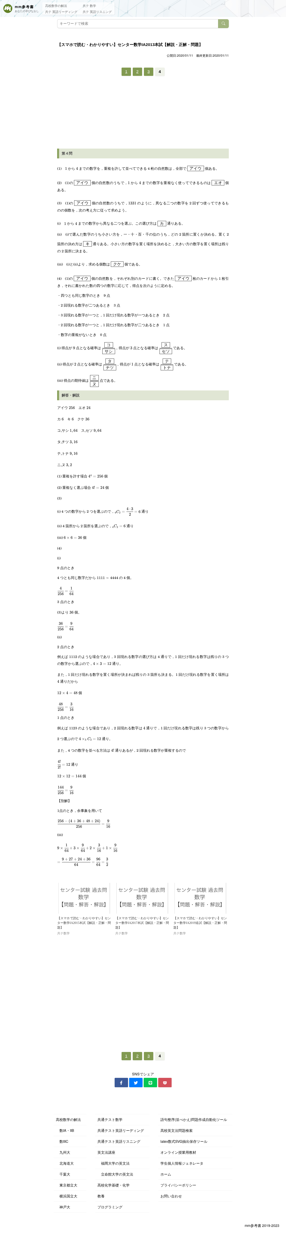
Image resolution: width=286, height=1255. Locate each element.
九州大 (63, 1152)
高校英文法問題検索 (176, 1130)
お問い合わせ (171, 1196)
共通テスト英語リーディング (120, 1130)
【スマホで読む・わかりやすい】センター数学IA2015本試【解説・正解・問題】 (84, 923)
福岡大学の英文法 (113, 1163)
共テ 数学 (89, 5)
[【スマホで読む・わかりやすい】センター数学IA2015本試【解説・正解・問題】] (84, 898)
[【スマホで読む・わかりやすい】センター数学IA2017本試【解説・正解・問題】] (142, 898)
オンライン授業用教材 (178, 1152)
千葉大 (63, 1174)
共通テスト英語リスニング (118, 1141)
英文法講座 (106, 1152)
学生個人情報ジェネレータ (181, 1163)
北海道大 (65, 1163)
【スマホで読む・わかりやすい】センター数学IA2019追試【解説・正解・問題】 (200, 923)
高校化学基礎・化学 (113, 1185)
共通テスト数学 (109, 1119)
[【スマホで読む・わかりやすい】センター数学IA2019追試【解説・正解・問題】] (200, 898)
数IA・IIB (65, 1130)
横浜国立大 (66, 1196)
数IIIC (62, 1141)
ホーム (165, 1174)
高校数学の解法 (56, 5)
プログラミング (109, 1206)
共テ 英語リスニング (97, 11)
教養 (101, 1196)
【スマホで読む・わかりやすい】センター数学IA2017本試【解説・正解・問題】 (142, 923)
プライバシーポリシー (178, 1185)
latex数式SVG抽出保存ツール (183, 1141)
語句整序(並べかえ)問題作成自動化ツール (193, 1119)
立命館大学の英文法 (115, 1174)
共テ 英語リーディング (61, 11)
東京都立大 (66, 1185)
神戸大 (63, 1206)
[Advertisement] (143, 114)
